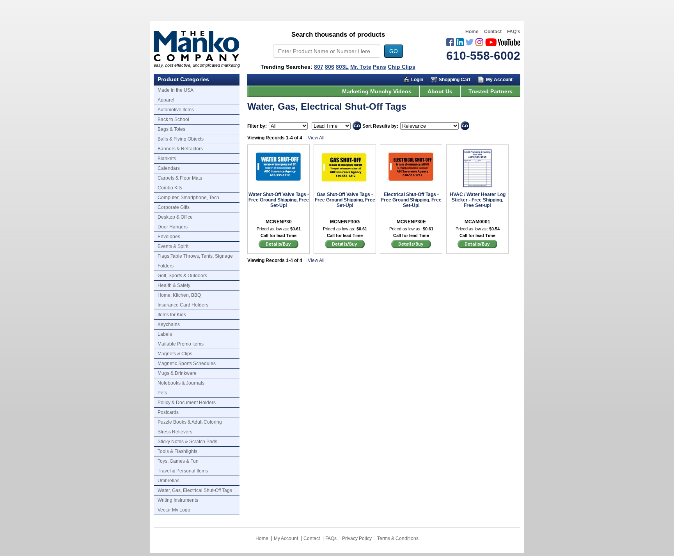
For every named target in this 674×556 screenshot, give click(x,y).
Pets (162, 393)
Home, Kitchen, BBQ (179, 295)
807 (318, 67)
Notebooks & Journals (181, 383)
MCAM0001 (477, 222)
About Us (439, 91)
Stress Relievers (175, 432)
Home (472, 31)
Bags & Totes (171, 129)
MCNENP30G (345, 222)
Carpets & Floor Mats (180, 178)
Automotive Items (176, 109)
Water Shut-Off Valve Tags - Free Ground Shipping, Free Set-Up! (278, 200)
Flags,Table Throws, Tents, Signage (195, 256)
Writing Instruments (178, 500)
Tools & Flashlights (177, 451)
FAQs (331, 538)
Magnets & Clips (175, 353)
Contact (493, 31)
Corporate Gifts (174, 207)
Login (417, 79)
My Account (499, 79)
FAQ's (513, 31)
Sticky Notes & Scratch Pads (187, 441)
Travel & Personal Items (183, 471)
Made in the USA (175, 90)
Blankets (167, 158)
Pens (379, 67)
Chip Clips (401, 67)
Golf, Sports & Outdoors (182, 275)
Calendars (169, 168)
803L (342, 67)
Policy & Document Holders (187, 402)
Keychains (169, 324)
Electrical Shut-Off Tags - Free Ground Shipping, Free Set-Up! (411, 200)
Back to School (173, 119)
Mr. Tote (360, 67)
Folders (166, 266)
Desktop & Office (175, 217)
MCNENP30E (411, 222)
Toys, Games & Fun (178, 461)
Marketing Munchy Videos (376, 91)
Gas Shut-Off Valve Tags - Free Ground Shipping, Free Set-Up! (345, 200)
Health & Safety (174, 285)
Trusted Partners (490, 91)
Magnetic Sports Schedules (187, 363)
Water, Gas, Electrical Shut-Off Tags (195, 490)
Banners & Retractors (180, 148)
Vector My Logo (174, 510)
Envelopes (169, 236)
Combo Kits (170, 188)
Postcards (168, 412)
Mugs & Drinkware (177, 373)
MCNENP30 (279, 222)
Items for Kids (172, 314)
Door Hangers (173, 227)
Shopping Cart (454, 79)
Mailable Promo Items (181, 344)
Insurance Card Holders (183, 305)
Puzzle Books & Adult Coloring (190, 422)
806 (329, 67)
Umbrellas (168, 480)
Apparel (166, 100)
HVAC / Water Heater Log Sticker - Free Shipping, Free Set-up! (478, 200)
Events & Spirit (173, 246)
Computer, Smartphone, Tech (188, 197)
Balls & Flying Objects (181, 139)
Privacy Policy (357, 538)
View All (316, 138)
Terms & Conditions (398, 538)
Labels (165, 334)
